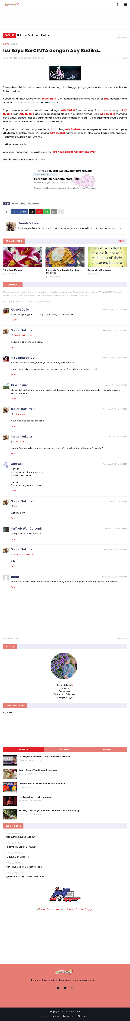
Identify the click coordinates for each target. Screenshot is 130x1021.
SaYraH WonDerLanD (26, 528)
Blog (23, 203)
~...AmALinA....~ (20, 414)
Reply (13, 319)
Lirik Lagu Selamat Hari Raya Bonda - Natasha (44, 756)
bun (15, 506)
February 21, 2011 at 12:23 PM (115, 409)
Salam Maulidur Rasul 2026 (20, 836)
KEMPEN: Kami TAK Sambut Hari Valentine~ (42, 783)
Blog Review (33, 203)
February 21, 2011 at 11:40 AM (115, 309)
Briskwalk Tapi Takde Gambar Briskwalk (62, 271)
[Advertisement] (65, 19)
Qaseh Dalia (20, 310)
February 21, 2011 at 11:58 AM (115, 385)
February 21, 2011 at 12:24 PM (115, 436)
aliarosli (17, 464)
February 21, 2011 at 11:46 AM (115, 330)
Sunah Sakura (28, 223)
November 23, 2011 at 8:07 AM (114, 577)
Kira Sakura (19, 385)
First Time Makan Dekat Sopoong (23, 866)
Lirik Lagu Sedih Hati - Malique (33, 35)
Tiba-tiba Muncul (12, 270)
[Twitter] (32, 211)
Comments (106, 749)
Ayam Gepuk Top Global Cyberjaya (38, 770)
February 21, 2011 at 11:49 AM (115, 357)
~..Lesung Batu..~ (23, 358)
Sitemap (82, 1016)
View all (122, 240)
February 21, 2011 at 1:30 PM (115, 501)
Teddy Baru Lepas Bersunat (20, 846)
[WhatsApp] (46, 211)
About (56, 1016)
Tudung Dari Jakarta (17, 856)
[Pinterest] (39, 211)
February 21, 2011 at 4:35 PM (115, 528)
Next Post (120, 638)
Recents (65, 749)
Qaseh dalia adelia (23, 335)
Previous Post (12, 638)
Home (6, 43)
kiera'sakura (19, 441)
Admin (14, 43)
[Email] (54, 211)
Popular (23, 749)
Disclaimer (68, 1016)
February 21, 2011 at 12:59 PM (115, 464)
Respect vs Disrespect (100, 270)
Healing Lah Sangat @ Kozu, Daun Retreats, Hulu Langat (50, 810)
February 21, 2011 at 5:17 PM (115, 549)
